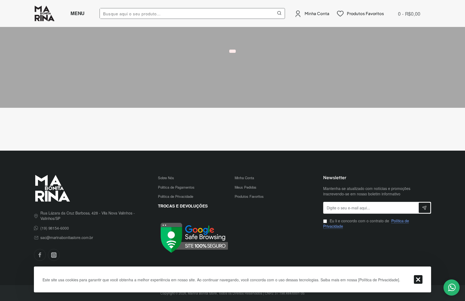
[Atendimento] (451, 287)
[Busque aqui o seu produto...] (279, 13)
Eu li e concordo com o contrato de (366, 223)
